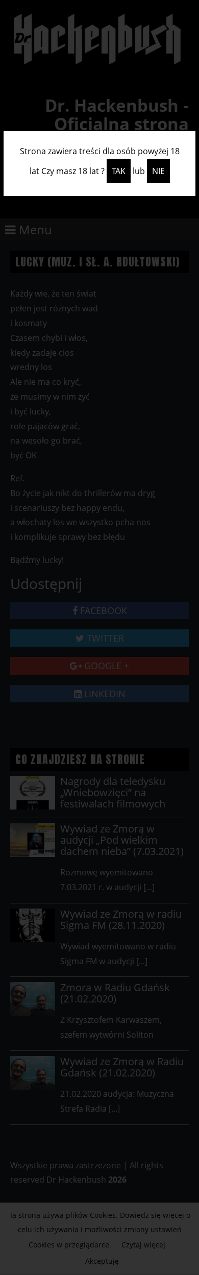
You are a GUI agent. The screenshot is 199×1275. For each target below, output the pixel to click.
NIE (158, 171)
